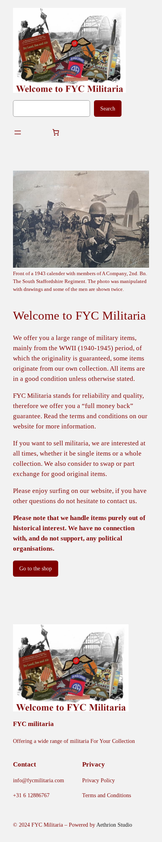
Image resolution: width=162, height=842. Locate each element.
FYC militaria (33, 724)
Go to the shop (35, 568)
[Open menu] (17, 132)
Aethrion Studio (114, 825)
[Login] (36, 132)
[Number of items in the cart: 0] (56, 132)
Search (107, 108)
